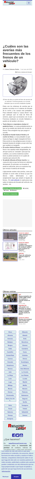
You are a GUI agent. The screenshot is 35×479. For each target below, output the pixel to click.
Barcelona (25, 342)
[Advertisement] (17, 24)
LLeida (25, 378)
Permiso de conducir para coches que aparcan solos (25, 321)
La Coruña (25, 372)
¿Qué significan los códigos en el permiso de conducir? (25, 237)
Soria (10, 405)
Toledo (25, 408)
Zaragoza (10, 418)
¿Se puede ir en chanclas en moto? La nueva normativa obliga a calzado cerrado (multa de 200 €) (25, 310)
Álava (10, 332)
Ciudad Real (10, 355)
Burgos (10, 345)
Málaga (10, 385)
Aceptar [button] (16, 476)
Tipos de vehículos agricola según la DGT (25, 256)
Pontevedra (10, 395)
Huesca (10, 368)
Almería (24, 335)
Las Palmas (24, 375)
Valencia (10, 412)
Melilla (25, 385)
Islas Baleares (24, 368)
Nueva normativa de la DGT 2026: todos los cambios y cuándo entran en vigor (25, 299)
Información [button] (6, 471)
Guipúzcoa (10, 365)
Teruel (10, 408)
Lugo (10, 382)
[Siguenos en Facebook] (13, 436)
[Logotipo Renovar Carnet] (17, 427)
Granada (10, 362)
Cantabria (25, 348)
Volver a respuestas (11, 194)
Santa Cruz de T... (10, 399)
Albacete (25, 332)
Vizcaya (10, 415)
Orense (10, 392)
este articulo (15, 180)
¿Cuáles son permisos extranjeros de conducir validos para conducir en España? (25, 247)
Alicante (10, 335)
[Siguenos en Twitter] (17, 436)
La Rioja (10, 375)
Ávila (24, 338)
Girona (25, 358)
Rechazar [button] (5, 476)
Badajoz (10, 342)
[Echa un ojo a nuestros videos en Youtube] (21, 436)
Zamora (24, 415)
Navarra (24, 388)
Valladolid (25, 412)
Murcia (10, 388)
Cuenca (10, 358)
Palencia (25, 392)
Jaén (10, 372)
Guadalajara (25, 362)
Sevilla (25, 402)
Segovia (24, 398)
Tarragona (25, 405)
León (10, 378)
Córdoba (25, 355)
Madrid (25, 382)
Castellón (10, 352)
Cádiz (10, 348)
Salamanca (24, 395)
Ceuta (25, 352)
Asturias (10, 338)
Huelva (25, 365)
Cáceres (24, 345)
